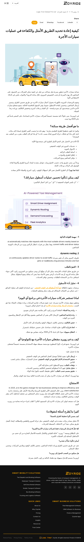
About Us (37, 505)
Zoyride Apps (76, 516)
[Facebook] (65, 487)
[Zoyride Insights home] (73, 474)
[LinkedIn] (79, 487)
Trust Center (36, 527)
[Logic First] (46, 538)
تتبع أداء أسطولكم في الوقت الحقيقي (48, 288)
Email (41, 22)
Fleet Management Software (72, 505)
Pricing (38, 513)
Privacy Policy (18, 538)
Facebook (60, 22)
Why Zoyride (36, 509)
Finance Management (74, 513)
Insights (37, 520)
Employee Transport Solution (31, 481)
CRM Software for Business (72, 509)
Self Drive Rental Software (32, 484)
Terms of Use (28, 538)
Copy (34, 22)
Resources (36, 524)
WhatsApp (50, 22)
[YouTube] (70, 487)
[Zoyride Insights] (72, 3)
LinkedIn (70, 22)
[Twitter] (74, 487)
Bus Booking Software (33, 492)
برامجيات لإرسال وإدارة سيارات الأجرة (60, 306)
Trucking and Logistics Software (30, 495)
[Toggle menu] (6, 3)
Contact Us (36, 516)
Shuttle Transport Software (31, 488)
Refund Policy (7, 538)
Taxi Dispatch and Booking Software (28, 477)
